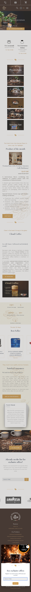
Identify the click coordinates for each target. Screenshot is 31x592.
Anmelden (15, 583)
